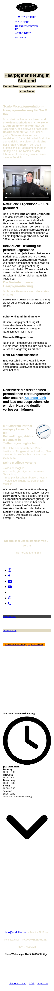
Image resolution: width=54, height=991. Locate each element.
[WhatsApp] (9, 598)
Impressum (43, 983)
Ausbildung (23, 33)
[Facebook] (9, 576)
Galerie (20, 37)
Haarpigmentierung (26, 27)
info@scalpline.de (15, 932)
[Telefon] (9, 604)
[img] (27, 7)
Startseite (22, 22)
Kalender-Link (35, 398)
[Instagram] (9, 570)
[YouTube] (10, 587)
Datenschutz (17, 983)
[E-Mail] (10, 581)
